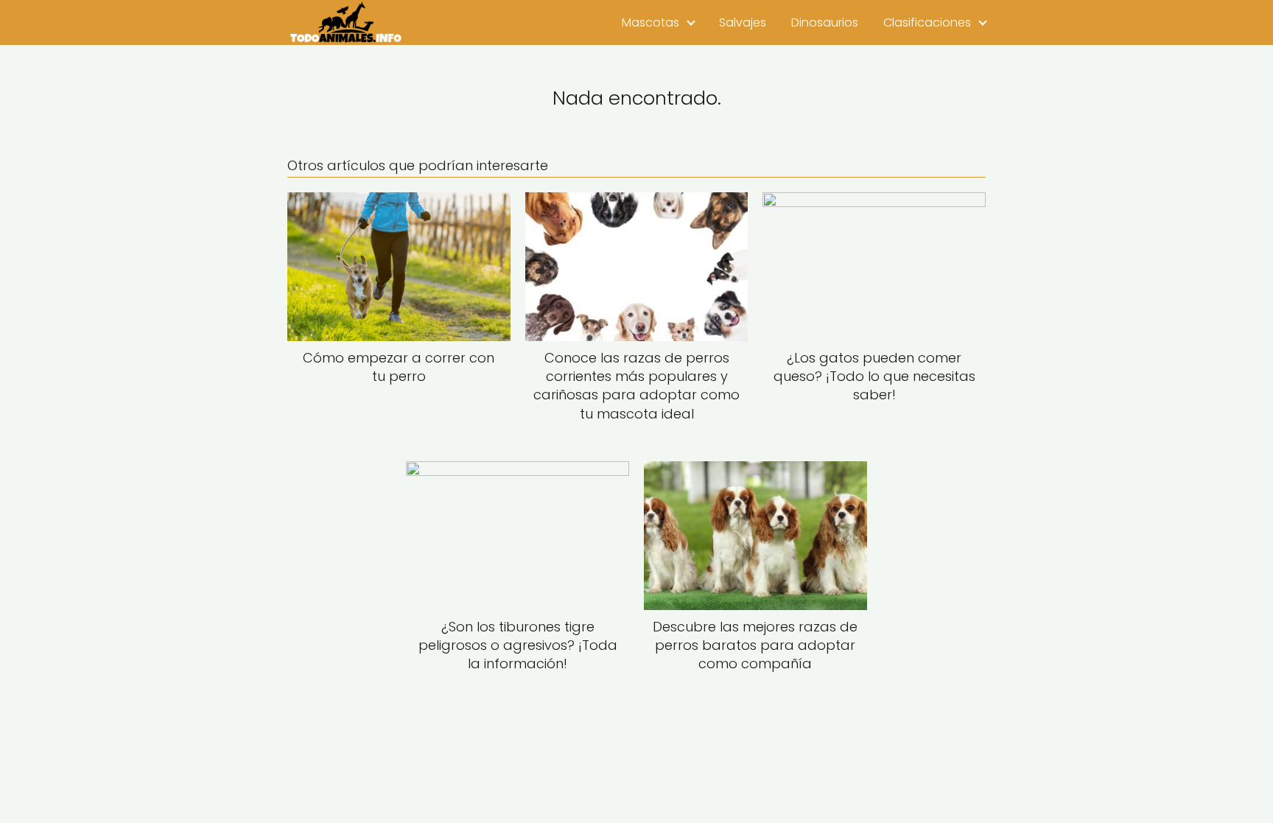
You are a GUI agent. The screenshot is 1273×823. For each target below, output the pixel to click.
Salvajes (742, 22)
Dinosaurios (824, 22)
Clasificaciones (927, 22)
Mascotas (650, 22)
